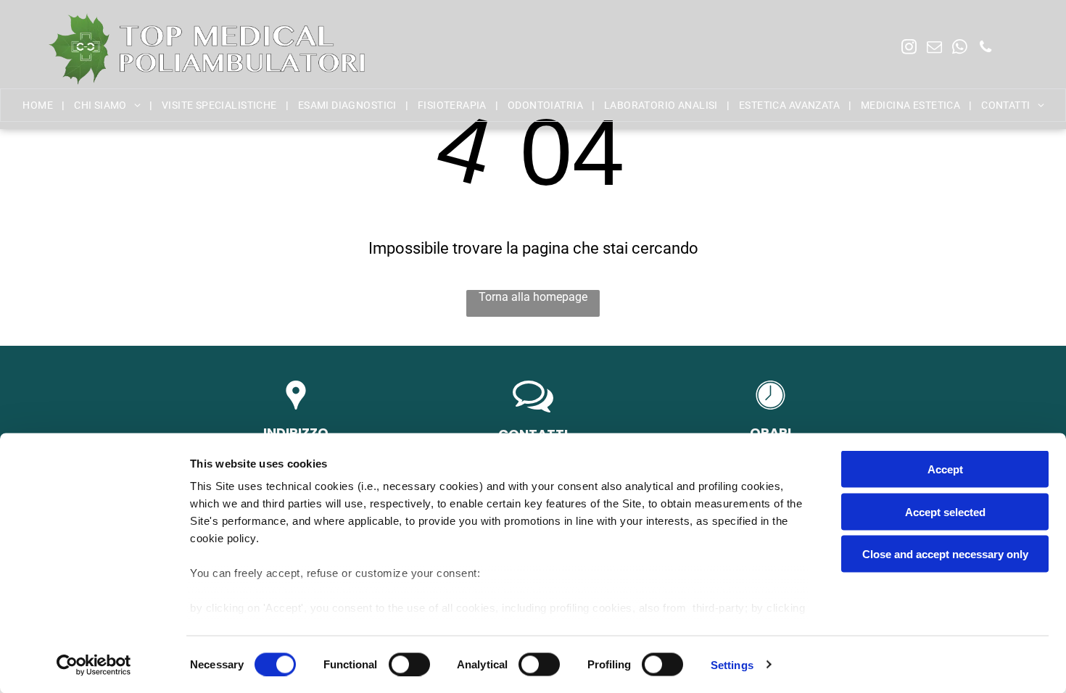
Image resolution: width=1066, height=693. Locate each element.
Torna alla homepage (533, 297)
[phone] (985, 49)
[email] (934, 49)
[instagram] (909, 49)
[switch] (409, 664)
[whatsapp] (960, 49)
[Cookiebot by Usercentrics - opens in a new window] (93, 665)
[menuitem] (39, 105)
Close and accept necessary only (945, 554)
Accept (945, 469)
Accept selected (945, 511)
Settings (732, 664)
